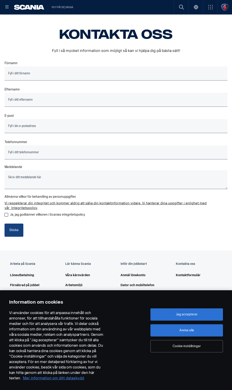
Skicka (14, 230)
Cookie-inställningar (187, 346)
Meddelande (13, 167)
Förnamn (11, 63)
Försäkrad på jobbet (24, 285)
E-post (9, 116)
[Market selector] (196, 7)
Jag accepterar (186, 314)
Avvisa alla (186, 330)
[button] (210, 7)
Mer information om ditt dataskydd (53, 378)
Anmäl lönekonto (133, 275)
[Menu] (7, 7)
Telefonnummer (16, 142)
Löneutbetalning (22, 275)
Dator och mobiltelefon (137, 285)
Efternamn (12, 89)
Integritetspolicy (24, 208)
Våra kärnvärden (77, 275)
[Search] (181, 7)
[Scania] (29, 7)
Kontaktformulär (188, 275)
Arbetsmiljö (73, 285)
